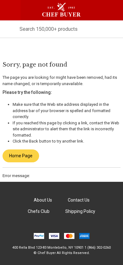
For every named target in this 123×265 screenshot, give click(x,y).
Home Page (20, 155)
